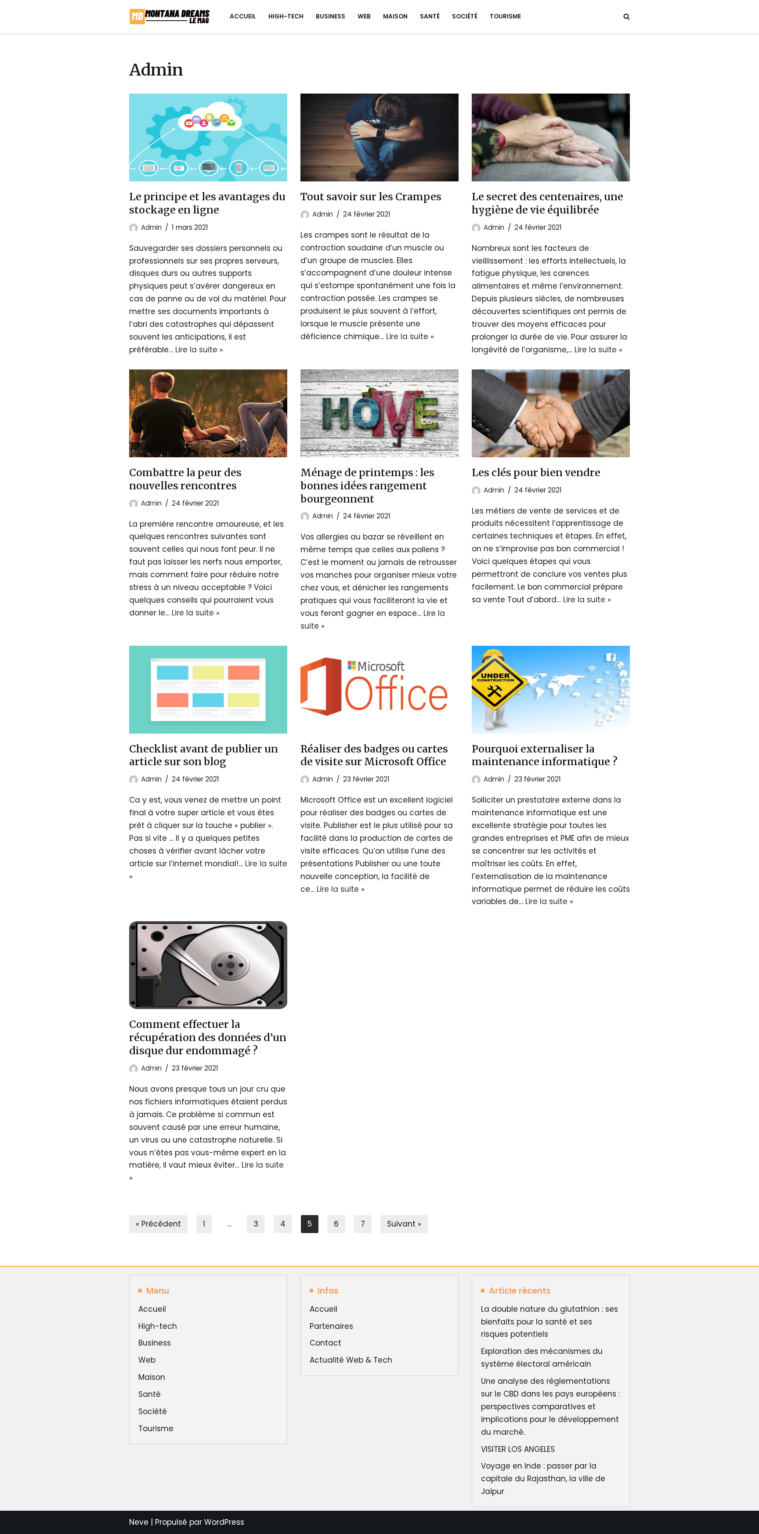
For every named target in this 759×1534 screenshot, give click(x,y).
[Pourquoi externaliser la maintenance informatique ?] (551, 690)
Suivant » (404, 1224)
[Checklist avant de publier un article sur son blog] (208, 690)
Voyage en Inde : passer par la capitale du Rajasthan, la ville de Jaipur (543, 1479)
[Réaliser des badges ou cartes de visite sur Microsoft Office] (379, 690)
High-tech (286, 16)
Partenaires (331, 1326)
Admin (151, 227)
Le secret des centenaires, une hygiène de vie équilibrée (547, 203)
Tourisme (505, 16)
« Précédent (158, 1224)
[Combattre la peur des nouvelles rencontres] (208, 413)
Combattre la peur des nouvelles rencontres (185, 479)
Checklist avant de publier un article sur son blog (203, 755)
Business (330, 16)
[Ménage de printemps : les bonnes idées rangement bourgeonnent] (379, 413)
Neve (138, 1522)
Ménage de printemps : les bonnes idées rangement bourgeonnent (367, 485)
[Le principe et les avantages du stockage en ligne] (208, 137)
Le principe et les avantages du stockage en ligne (207, 203)
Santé (430, 16)
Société (464, 16)
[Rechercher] (626, 16)
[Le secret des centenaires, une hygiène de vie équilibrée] (551, 137)
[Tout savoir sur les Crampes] (379, 137)
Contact (325, 1343)
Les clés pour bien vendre (536, 472)
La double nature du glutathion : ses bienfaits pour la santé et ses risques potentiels (549, 1322)
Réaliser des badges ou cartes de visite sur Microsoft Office (374, 755)
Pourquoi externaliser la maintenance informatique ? (545, 755)
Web (364, 16)
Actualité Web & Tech (351, 1360)
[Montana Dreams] (172, 16)
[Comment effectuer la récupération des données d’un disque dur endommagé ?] (208, 965)
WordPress (224, 1522)
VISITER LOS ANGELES (518, 1449)
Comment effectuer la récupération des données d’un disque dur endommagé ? (207, 1037)
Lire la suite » (199, 349)
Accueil (243, 16)
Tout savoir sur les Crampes (370, 196)
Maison (395, 16)
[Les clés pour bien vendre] (551, 413)
